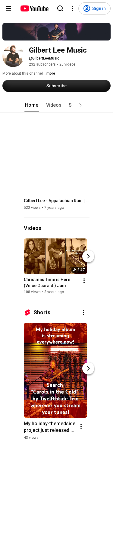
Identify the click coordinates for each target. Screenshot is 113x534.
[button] (80, 105)
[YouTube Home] (34, 8)
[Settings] (72, 8)
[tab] (31, 105)
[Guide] (8, 8)
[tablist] (56, 105)
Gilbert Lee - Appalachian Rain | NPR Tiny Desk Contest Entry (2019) (57, 200)
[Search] (60, 8)
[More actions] (84, 281)
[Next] (88, 256)
